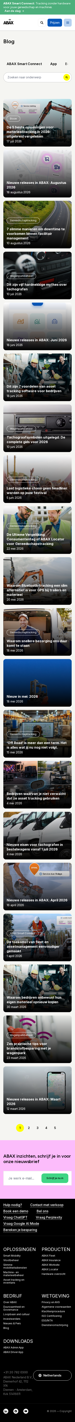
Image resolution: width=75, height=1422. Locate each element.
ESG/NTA (47, 1320)
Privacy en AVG (51, 1302)
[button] (66, 1375)
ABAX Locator (50, 1269)
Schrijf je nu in (54, 1178)
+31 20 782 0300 (15, 1372)
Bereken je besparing (20, 1230)
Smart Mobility (12, 1255)
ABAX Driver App (13, 1352)
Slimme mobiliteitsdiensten (15, 1266)
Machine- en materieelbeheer (13, 1274)
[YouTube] (25, 1411)
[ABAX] (8, 21)
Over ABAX (10, 1302)
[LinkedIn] (5, 1411)
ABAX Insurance (51, 1260)
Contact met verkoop (46, 1205)
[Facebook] (15, 1411)
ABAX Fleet (48, 1255)
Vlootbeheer (11, 1260)
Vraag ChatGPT (15, 1217)
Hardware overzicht (53, 1274)
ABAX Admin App (13, 1347)
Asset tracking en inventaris (13, 1281)
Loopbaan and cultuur (16, 1314)
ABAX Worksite (51, 1264)
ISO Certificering (52, 1316)
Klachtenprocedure (53, 1311)
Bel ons (42, 1211)
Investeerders (11, 1318)
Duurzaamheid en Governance (14, 1308)
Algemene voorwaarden (56, 1306)
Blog (6, 1328)
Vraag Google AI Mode (21, 1223)
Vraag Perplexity (49, 1217)
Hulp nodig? (12, 1205)
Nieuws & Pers (12, 1323)
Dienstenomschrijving (55, 1325)
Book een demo (15, 1211)
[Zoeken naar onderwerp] (42, 23)
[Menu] (68, 23)
